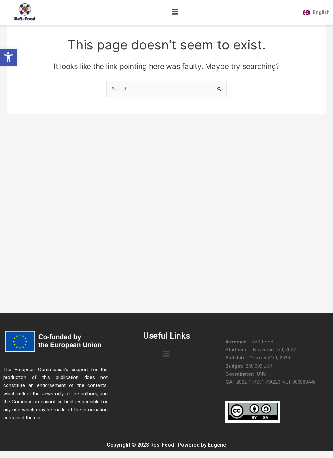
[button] (8, 57)
